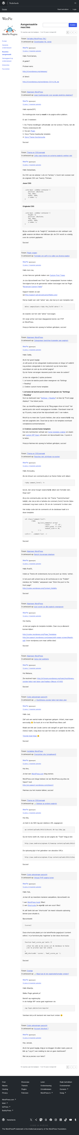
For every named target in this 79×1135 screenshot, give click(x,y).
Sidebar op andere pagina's (46, 803)
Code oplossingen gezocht (37, 697)
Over (4, 1082)
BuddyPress (7, 1110)
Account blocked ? (41, 1029)
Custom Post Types (57, 275)
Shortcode (32, 905)
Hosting (5, 1089)
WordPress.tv (47, 1093)
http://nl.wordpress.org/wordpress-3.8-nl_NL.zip (41, 82)
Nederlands (11, 1120)
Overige (30, 971)
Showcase (25, 1082)
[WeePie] (9, 31)
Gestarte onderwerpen (7, 46)
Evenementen (65, 1086)
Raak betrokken (66, 1082)
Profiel (4, 41)
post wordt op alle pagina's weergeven (48, 607)
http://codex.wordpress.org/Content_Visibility (40, 588)
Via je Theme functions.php (35, 137)
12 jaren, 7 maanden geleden (32, 51)
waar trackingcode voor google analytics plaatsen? (53, 95)
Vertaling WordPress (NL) (36, 39)
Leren (43, 1082)
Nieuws (5, 1086)
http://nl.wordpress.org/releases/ (35, 71)
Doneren (64, 1089)
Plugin (33, 131)
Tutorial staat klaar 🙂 (31, 736)
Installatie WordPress (35, 751)
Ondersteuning (46, 1086)
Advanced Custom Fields (32, 287)
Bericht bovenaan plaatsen (44, 554)
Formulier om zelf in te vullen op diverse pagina (51, 256)
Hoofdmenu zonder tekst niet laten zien (51, 700)
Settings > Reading (48, 398)
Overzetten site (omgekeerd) (45, 754)
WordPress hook (33, 902)
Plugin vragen (32, 253)
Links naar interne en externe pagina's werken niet (53, 156)
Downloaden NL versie (42, 42)
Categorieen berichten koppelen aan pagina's (51, 340)
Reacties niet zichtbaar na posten (47, 457)
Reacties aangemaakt (6, 53)
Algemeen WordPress (35, 92)
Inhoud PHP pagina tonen (44, 878)
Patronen (24, 1093)
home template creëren (57, 432)
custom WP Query (33, 435)
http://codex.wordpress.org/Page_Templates (39, 634)
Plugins (24, 1089)
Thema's (24, 1086)
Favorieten (6, 69)
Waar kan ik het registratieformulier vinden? (52, 974)
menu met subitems (41, 659)
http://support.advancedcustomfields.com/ (41, 295)
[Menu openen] (75, 3)
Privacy (5, 1093)
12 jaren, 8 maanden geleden (32, 887)
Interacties (5, 65)
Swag (63, 1093)
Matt (5, 1103)
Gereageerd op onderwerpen (7, 59)
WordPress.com (38, 774)
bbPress (6, 1107)
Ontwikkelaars (46, 1089)
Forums (4, 9)
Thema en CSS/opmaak (36, 152)
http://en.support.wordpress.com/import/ (38, 785)
